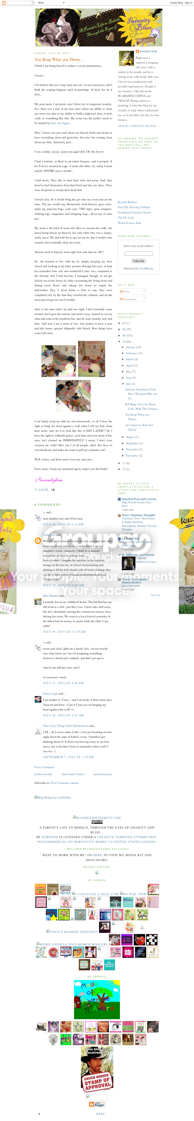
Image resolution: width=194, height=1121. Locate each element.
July (129, 384)
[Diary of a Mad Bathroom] (151, 944)
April (129, 365)
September (132, 443)
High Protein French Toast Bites (136, 504)
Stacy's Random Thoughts (138, 515)
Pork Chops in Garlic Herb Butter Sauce (137, 543)
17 (124, 469)
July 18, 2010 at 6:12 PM (63, 524)
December (132, 455)
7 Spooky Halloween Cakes (146, 559)
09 (124, 335)
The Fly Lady (126, 217)
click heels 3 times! (73, 774)
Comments (129, 299)
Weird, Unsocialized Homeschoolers (134, 580)
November (132, 449)
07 (124, 323)
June (129, 378)
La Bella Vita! (130, 538)
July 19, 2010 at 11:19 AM (64, 632)
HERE (97, 855)
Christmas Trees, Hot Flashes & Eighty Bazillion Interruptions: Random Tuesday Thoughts (139, 523)
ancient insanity (103, 774)
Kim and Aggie (60, 123)
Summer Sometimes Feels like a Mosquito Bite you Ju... (141, 393)
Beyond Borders (127, 202)
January (131, 347)
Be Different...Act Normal (138, 554)
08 (124, 329)
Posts (126, 291)
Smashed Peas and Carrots (139, 499)
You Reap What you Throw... (58, 59)
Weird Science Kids (129, 223)
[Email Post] (52, 489)
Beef (100, 1114)
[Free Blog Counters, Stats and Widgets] (97, 873)
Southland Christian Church (134, 212)
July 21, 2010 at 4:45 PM (63, 683)
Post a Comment (44, 767)
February (132, 353)
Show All (155, 595)
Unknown (49, 535)
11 (124, 463)
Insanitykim (148, 51)
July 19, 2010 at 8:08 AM (63, 585)
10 (124, 341)
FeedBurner (147, 268)
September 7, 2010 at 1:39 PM (68, 757)
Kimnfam (50, 837)
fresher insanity (43, 774)
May (129, 371)
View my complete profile (137, 126)
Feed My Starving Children (134, 207)
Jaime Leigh (50, 693)
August (130, 437)
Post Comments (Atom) (65, 783)
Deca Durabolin (131, 585)
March (130, 359)
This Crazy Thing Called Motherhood (65, 726)
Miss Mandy (50, 595)
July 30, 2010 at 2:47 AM (63, 715)
